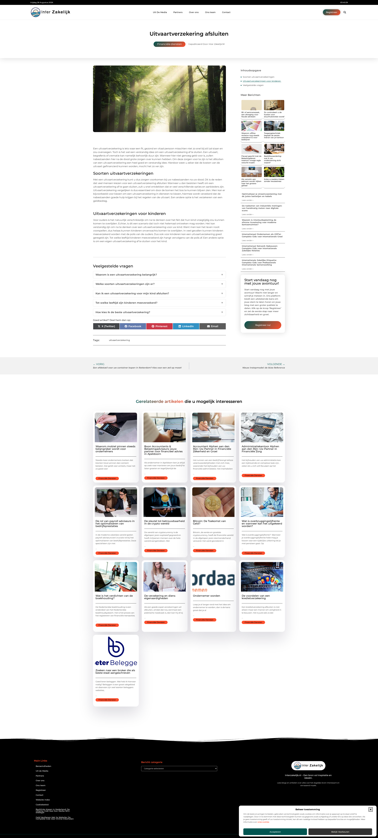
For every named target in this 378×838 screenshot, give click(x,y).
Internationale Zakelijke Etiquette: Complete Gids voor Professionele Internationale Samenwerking (259, 262)
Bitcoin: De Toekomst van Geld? (209, 522)
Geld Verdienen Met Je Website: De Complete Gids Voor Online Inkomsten (55, 818)
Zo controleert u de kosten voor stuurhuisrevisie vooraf (274, 114)
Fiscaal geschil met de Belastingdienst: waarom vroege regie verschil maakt (251, 159)
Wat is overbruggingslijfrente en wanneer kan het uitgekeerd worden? (262, 524)
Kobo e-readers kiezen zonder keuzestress (274, 180)
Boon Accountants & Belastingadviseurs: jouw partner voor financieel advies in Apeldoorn (163, 450)
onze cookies (263, 822)
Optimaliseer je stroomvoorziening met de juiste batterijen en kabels (262, 195)
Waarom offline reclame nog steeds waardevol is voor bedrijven (250, 136)
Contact (226, 12)
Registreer (41, 790)
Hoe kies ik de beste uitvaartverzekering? (159, 312)
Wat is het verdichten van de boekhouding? (114, 597)
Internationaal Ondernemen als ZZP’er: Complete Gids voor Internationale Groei (262, 235)
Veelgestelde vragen (253, 85)
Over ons (194, 12)
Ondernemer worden (206, 595)
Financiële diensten (169, 44)
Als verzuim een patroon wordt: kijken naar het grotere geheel (251, 182)
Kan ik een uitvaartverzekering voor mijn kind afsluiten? (159, 293)
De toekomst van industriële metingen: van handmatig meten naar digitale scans (262, 208)
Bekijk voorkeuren (340, 832)
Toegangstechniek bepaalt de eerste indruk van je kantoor (274, 135)
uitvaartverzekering (119, 340)
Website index (43, 800)
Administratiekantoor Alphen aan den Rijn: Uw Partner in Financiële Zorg (260, 449)
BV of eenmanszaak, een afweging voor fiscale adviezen (250, 114)
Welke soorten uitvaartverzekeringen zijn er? (159, 283)
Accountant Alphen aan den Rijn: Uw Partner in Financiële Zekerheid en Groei (212, 449)
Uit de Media (42, 771)
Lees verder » (247, 200)
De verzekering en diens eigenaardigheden (159, 597)
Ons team (210, 12)
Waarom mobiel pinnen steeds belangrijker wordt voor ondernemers (115, 449)
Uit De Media (160, 12)
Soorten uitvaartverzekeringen (258, 77)
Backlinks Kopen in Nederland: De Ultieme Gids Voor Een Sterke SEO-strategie (53, 811)
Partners (178, 12)
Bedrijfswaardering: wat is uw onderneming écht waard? (272, 159)
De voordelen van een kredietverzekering (256, 597)
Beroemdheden (43, 766)
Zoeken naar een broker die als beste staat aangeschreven (115, 671)
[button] (370, 809)
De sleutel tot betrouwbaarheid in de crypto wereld (164, 522)
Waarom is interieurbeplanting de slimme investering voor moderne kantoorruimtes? (259, 222)
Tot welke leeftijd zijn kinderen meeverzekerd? (159, 302)
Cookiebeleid (42, 805)
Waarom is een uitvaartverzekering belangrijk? (159, 274)
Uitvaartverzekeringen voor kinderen (262, 81)
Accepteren (275, 832)
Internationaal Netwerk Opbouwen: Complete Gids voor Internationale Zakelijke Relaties (260, 248)
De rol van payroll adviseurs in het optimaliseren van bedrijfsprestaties (115, 524)
